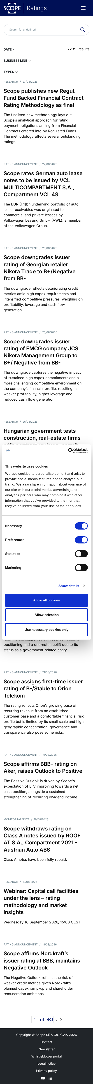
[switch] (81, 539)
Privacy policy (46, 1071)
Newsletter (47, 1049)
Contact (46, 1042)
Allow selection (47, 615)
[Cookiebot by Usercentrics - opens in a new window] (68, 451)
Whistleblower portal (46, 1056)
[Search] (82, 29)
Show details (68, 586)
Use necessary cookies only (46, 629)
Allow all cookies (46, 600)
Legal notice (46, 1063)
